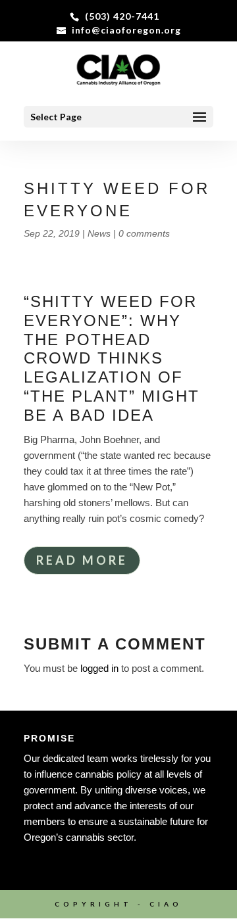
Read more (82, 560)
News (99, 233)
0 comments (144, 233)
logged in (99, 668)
